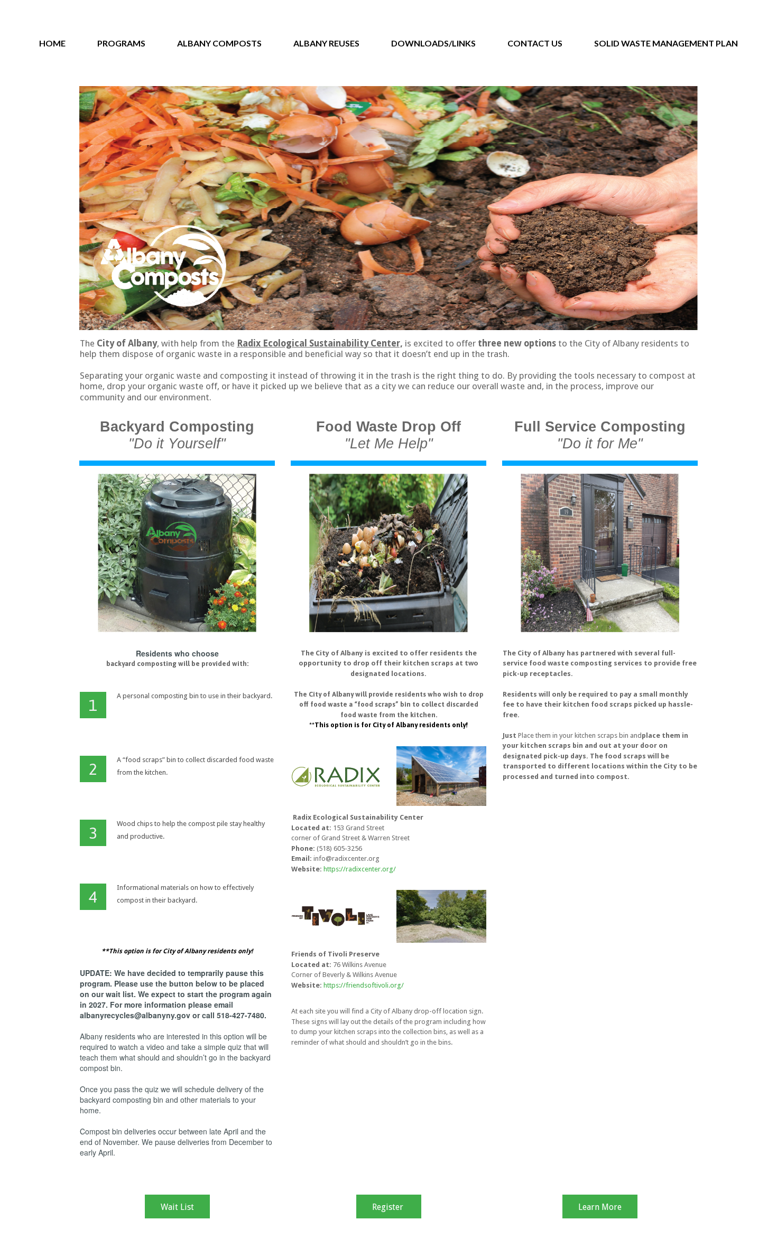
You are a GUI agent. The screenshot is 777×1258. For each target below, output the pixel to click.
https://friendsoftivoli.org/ (363, 985)
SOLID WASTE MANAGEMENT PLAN (666, 43)
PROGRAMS (121, 43)
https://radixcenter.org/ (359, 869)
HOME (52, 43)
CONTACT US (534, 43)
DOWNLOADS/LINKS (433, 43)
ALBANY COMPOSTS (219, 43)
